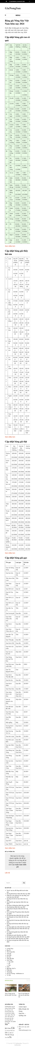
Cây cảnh (10, 962)
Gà (6, 1033)
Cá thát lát (9, 341)
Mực (9, 386)
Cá (12, 1027)
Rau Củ (9, 950)
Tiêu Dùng (9, 972)
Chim (8, 967)
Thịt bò (7, 1035)
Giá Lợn (12, 1030)
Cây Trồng (9, 960)
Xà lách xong (11, 167)
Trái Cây (9, 953)
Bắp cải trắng (11, 59)
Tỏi (10, 229)
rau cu (11, 1032)
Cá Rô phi (9, 312)
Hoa (9, 965)
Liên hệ (7, 873)
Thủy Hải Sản (10, 958)
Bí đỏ (11, 70)
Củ (5, 1030)
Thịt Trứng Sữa (11, 952)
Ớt (10, 224)
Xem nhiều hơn (10, 246)
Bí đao (11, 75)
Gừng (11, 219)
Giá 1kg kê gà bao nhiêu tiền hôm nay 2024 (18, 937)
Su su (11, 173)
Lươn (10, 279)
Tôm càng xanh (9, 407)
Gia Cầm (9, 955)
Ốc (10, 1037)
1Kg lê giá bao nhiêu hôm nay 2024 (16, 907)
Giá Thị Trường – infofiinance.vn (15, 973)
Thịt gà (12, 1035)
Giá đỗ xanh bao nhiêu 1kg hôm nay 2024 (17, 938)
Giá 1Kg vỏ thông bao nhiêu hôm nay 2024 (18, 905)
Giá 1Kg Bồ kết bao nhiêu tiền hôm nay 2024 (18, 893)
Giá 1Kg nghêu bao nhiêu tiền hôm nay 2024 (18, 927)
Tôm (9, 377)
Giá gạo (8, 1030)
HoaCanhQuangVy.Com (25, 1030)
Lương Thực (10, 948)
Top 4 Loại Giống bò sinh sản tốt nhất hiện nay (23, 995)
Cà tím (12, 103)
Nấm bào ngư (11, 180)
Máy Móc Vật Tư (11, 968)
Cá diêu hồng (9, 302)
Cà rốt (11, 98)
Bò (6, 1028)
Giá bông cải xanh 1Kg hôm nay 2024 (16, 935)
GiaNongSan (19, 1043)
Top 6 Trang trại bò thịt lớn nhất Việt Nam (10, 994)
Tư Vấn (9, 975)
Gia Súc (9, 957)
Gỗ (9, 963)
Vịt (8, 1037)
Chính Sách (23, 1007)
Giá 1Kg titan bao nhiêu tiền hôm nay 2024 (18, 915)
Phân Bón (9, 970)
